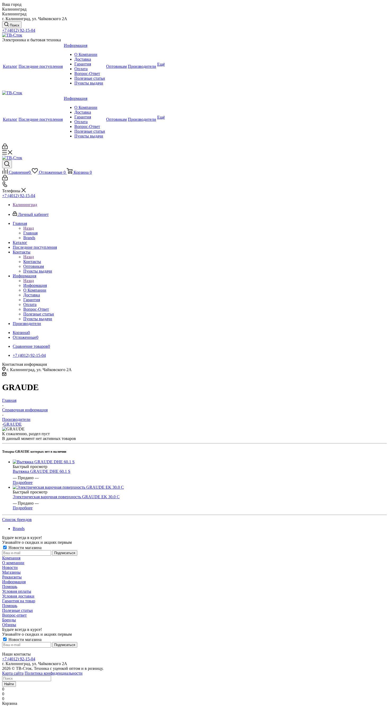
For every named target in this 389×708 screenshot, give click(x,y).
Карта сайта (13, 673)
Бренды (9, 620)
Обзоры (9, 624)
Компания (11, 558)
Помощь (9, 586)
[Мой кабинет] (5, 147)
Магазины (11, 572)
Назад (28, 228)
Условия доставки (18, 596)
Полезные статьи (17, 610)
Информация (35, 285)
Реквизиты (12, 577)
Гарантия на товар (18, 601)
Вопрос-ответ (14, 615)
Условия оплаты (16, 591)
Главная (30, 233)
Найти (9, 684)
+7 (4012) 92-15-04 (18, 30)
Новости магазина (24, 547)
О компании (13, 562)
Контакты (32, 261)
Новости (10, 567)
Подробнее (23, 482)
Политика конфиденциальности (54, 673)
